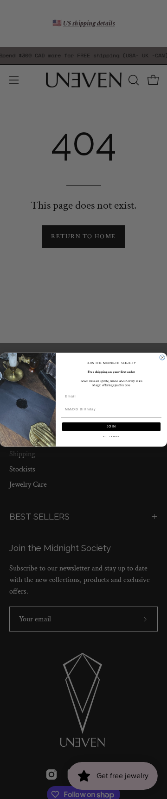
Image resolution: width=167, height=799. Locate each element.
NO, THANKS (111, 436)
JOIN (111, 426)
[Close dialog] (162, 357)
